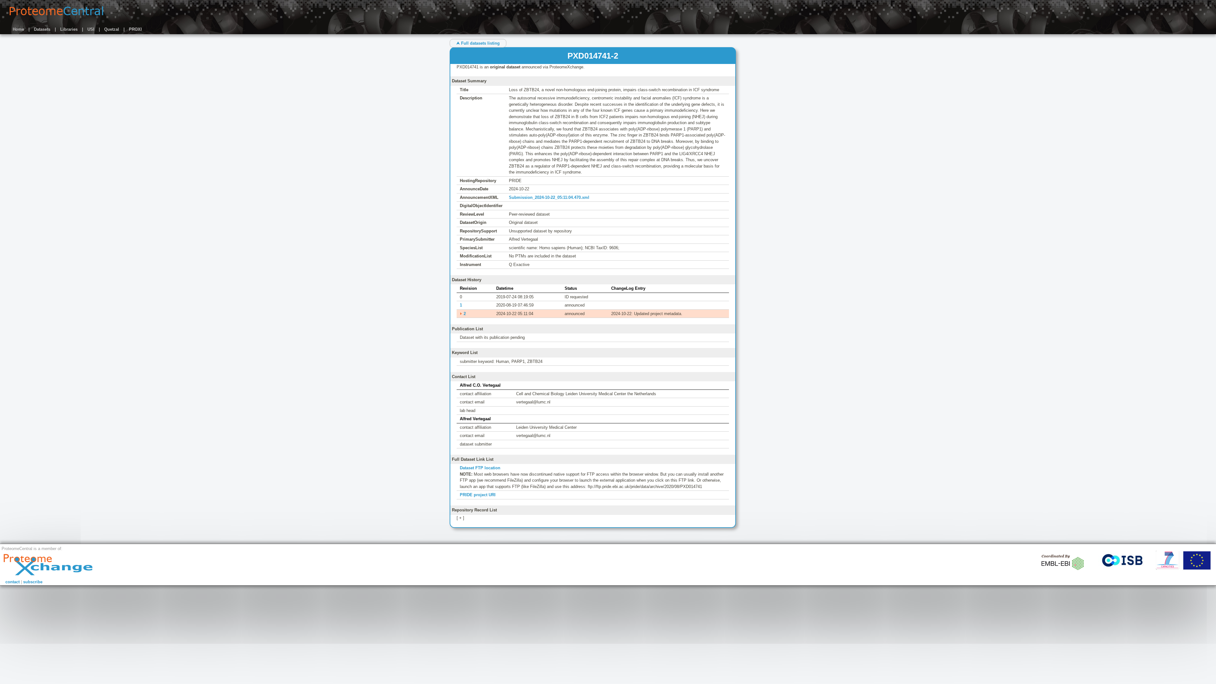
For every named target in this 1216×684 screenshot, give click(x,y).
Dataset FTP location (480, 468)
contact (12, 582)
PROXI (135, 29)
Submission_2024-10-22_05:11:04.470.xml (549, 197)
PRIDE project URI (478, 494)
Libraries (69, 29)
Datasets (42, 29)
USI (90, 29)
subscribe (32, 582)
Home (18, 29)
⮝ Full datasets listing (478, 43)
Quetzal (111, 29)
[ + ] (460, 518)
